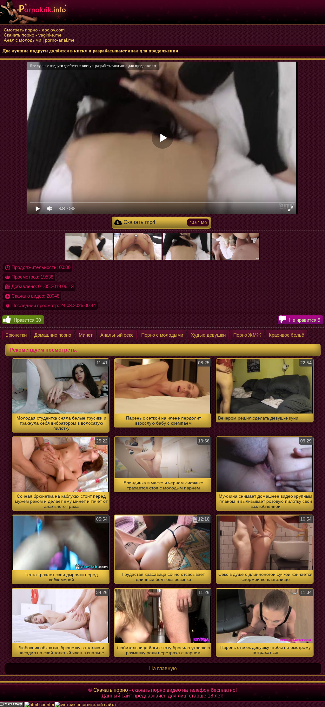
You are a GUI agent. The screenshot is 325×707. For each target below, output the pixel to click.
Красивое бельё (286, 335)
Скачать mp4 (164, 222)
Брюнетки (16, 335)
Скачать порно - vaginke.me (33, 34)
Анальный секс (117, 335)
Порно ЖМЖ (247, 335)
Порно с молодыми (162, 335)
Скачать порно (110, 690)
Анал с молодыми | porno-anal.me (39, 40)
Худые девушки (208, 335)
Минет (86, 335)
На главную (163, 668)
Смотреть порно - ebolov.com (34, 29)
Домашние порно (52, 335)
